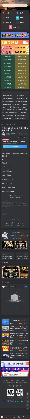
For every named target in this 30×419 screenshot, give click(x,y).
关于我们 (6, 380)
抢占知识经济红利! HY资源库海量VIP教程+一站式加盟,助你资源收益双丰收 (18, 328)
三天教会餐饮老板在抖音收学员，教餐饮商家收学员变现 (15, 129)
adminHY (8, 133)
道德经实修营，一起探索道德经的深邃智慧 (19, 341)
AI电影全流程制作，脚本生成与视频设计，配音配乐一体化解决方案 (19, 334)
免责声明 (24, 380)
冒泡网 (11, 124)
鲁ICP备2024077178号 (22, 382)
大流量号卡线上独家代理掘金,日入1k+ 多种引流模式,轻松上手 (18, 354)
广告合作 (12, 380)
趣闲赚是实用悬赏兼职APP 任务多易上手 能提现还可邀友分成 (18, 347)
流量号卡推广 (16, 400)
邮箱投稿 (18, 380)
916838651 (17, 204)
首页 (3, 124)
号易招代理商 (9, 400)
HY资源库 (9, 382)
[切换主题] (27, 405)
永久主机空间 (23, 400)
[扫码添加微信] (27, 401)
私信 (26, 134)
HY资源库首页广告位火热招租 (17, 320)
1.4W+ (12, 235)
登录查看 (15, 147)
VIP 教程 (7, 124)
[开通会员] (27, 394)
